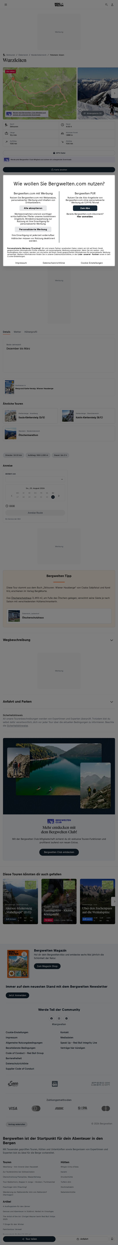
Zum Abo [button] (85, 208)
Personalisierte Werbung (33, 229)
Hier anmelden (85, 216)
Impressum (21, 263)
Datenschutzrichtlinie (54, 263)
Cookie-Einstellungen (92, 263)
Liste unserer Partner (88, 254)
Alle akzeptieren (33, 208)
